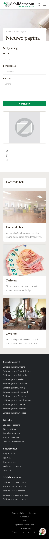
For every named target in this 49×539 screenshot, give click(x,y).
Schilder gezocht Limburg (14, 387)
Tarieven (11, 280)
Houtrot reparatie (11, 437)
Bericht (7, 78)
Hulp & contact (9, 453)
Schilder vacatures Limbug (14, 499)
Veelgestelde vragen (12, 466)
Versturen (24, 103)
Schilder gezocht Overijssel (14, 412)
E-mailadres (9, 65)
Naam (6, 53)
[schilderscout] (19, 4)
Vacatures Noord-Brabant (14, 486)
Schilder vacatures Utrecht (14, 482)
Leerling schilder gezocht (14, 490)
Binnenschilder (9, 429)
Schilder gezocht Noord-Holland (17, 371)
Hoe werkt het (14, 227)
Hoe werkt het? (15, 182)
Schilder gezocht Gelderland (15, 392)
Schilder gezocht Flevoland (14, 396)
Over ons (11, 333)
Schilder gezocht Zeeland (14, 379)
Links (24, 520)
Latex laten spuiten (11, 433)
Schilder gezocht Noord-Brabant (17, 400)
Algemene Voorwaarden (24, 524)
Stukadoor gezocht (11, 424)
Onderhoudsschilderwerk (14, 441)
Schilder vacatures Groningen (16, 495)
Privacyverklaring (24, 528)
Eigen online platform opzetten (24, 532)
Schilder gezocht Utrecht (14, 366)
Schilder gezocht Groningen (15, 383)
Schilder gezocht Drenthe (14, 404)
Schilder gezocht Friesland (14, 408)
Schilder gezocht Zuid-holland (16, 375)
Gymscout (24, 516)
